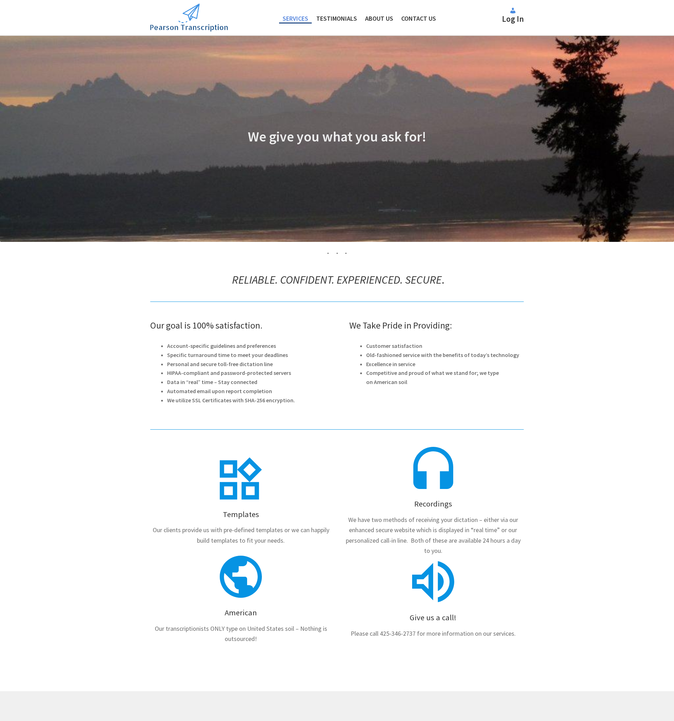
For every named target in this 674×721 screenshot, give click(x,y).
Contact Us (418, 18)
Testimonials (336, 18)
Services (295, 18)
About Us (379, 18)
